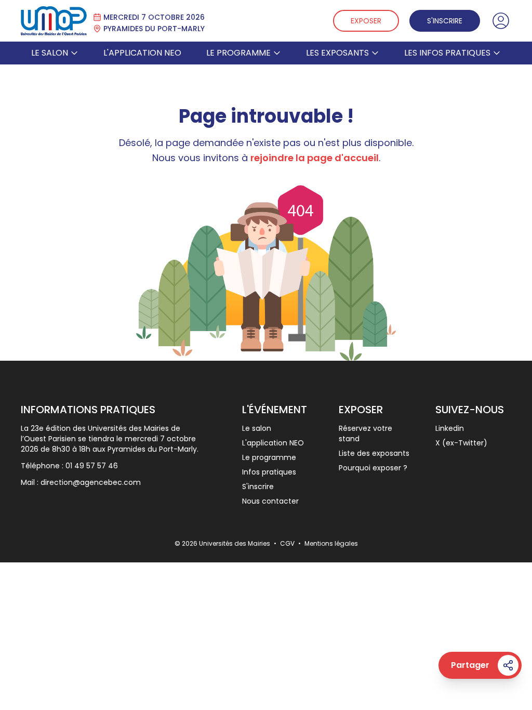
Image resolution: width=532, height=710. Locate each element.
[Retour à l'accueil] (54, 20)
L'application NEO (142, 53)
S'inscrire (444, 21)
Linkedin (449, 428)
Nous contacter (270, 501)
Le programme (238, 53)
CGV (288, 543)
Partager (470, 665)
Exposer (366, 21)
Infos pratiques (269, 472)
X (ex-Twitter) (461, 443)
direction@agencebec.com (91, 482)
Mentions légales (331, 543)
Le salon (49, 53)
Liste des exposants (374, 453)
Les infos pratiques (447, 53)
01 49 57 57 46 (91, 466)
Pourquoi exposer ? (373, 468)
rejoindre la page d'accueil (314, 157)
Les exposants (337, 53)
